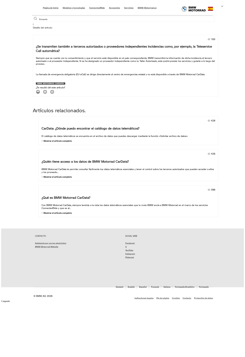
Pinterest (129, 257)
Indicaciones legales (144, 298)
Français (155, 286)
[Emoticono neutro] (45, 92)
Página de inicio (50, 7)
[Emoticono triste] (52, 92)
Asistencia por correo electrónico (50, 243)
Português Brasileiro (185, 286)
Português (204, 286)
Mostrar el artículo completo (57, 140)
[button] (213, 9)
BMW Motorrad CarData (50, 83)
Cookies (176, 298)
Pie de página (162, 298)
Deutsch (119, 286)
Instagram (130, 253)
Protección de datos (203, 298)
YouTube (129, 250)
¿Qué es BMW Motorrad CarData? (66, 197)
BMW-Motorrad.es (147, 7)
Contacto (187, 298)
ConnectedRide (97, 7)
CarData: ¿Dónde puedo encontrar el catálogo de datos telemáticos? (90, 128)
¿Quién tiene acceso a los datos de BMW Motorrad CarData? (85, 161)
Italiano (167, 286)
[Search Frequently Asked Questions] (36, 19)
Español (143, 286)
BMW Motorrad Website (46, 246)
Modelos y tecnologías (74, 7)
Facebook (130, 243)
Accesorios (114, 7)
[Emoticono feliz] (38, 92)
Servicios (128, 7)
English (131, 286)
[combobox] (127, 19)
